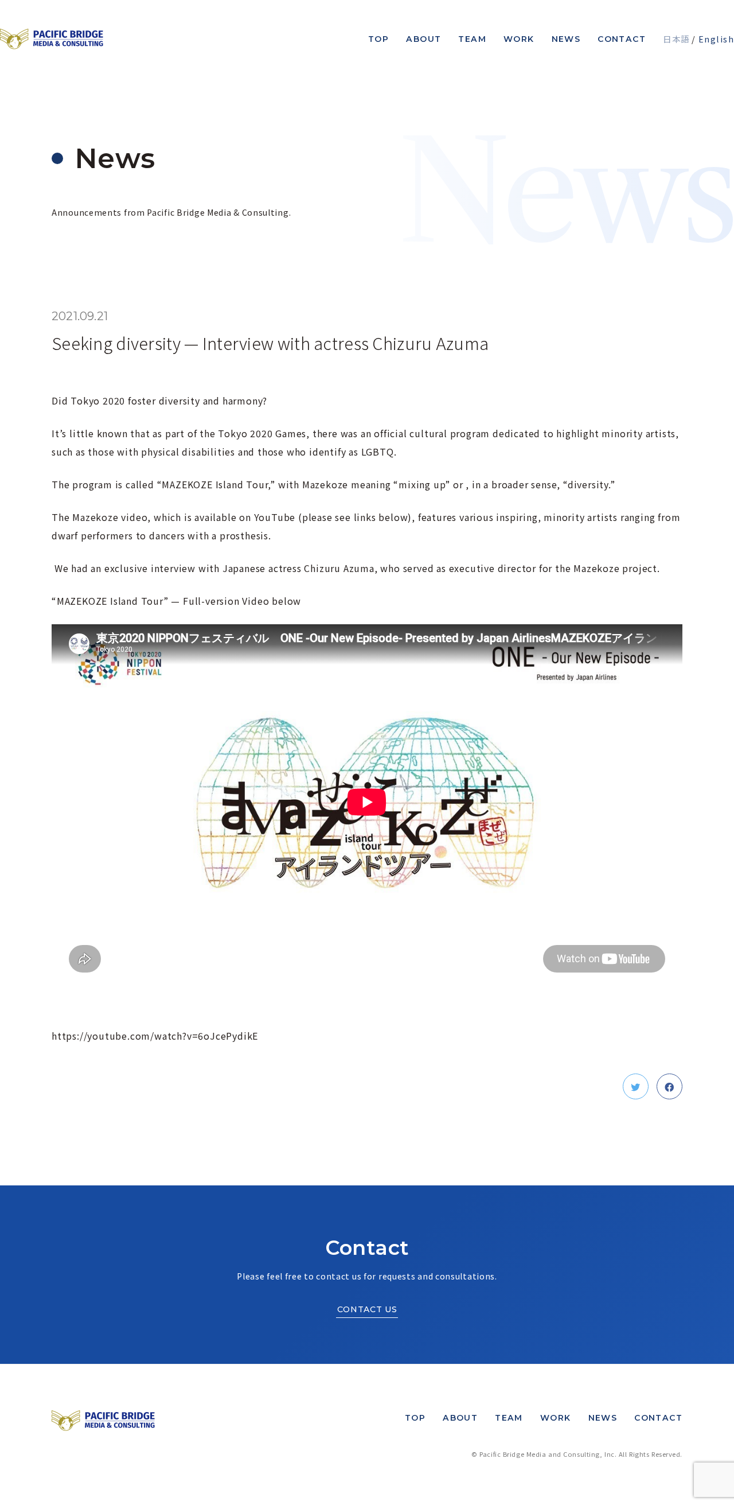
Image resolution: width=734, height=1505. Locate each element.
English (716, 39)
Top (378, 39)
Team (472, 39)
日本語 (676, 39)
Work (518, 39)
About (423, 39)
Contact (622, 39)
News (566, 39)
